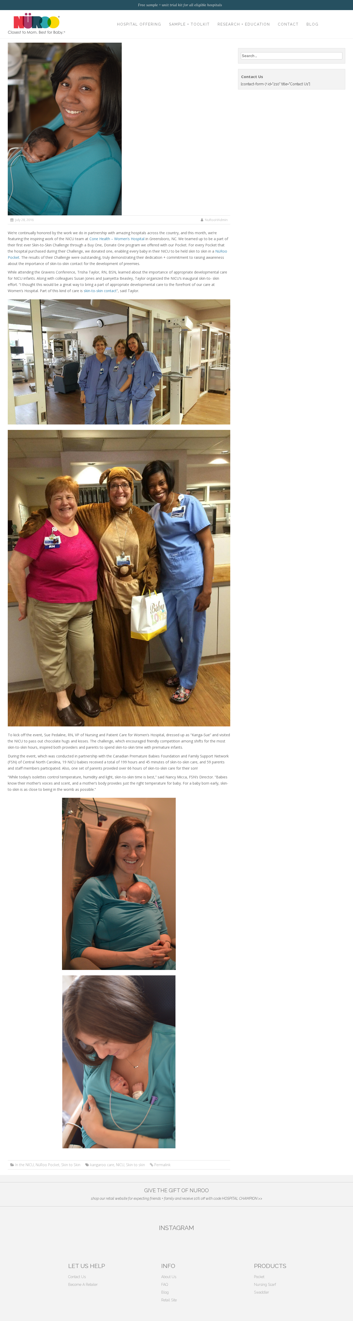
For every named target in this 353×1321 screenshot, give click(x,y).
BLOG (312, 24)
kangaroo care (102, 1164)
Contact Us (77, 1277)
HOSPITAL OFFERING (139, 24)
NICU (120, 1164)
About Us (168, 1277)
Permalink (162, 1164)
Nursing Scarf (265, 1284)
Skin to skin (135, 1164)
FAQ (164, 1284)
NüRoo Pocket (47, 1164)
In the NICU (24, 1164)
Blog (165, 1292)
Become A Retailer (83, 1284)
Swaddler (261, 1292)
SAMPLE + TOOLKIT (189, 24)
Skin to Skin (70, 1164)
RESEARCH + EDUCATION (244, 24)
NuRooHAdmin (216, 219)
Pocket (259, 1277)
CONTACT (288, 24)
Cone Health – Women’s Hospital (116, 238)
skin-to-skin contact (100, 290)
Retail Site (169, 1300)
